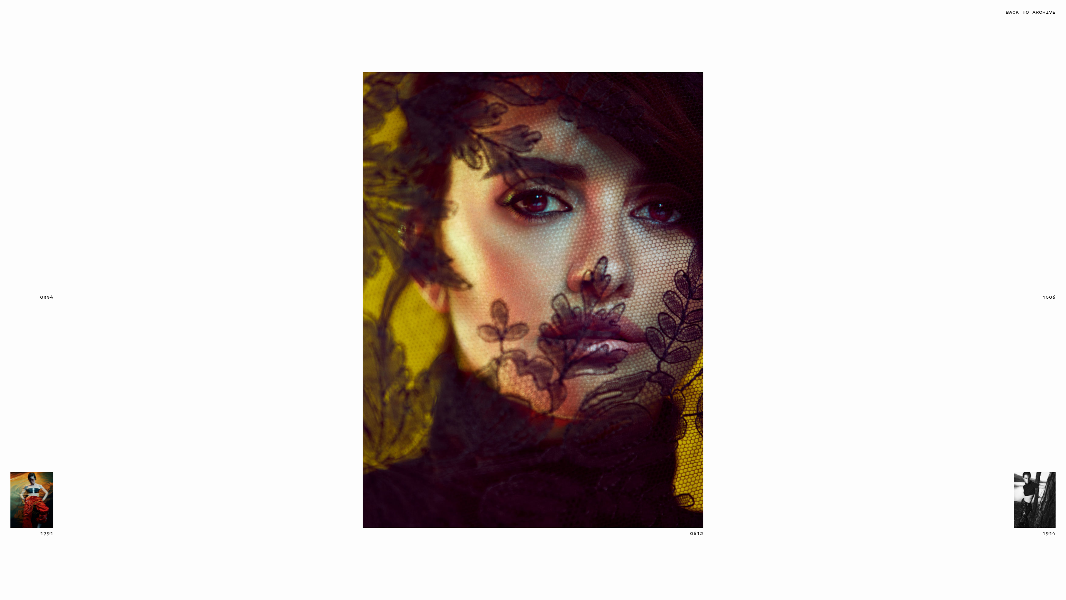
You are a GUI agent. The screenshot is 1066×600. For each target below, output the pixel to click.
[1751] (31, 500)
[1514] (1035, 500)
